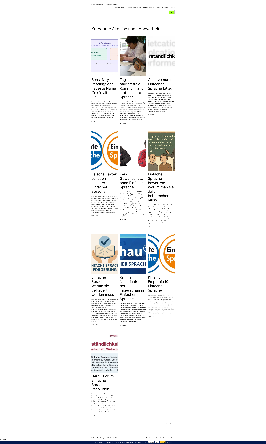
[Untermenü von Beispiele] (154, 7)
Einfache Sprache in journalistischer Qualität (104, 4)
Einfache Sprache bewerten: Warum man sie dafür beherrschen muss (161, 187)
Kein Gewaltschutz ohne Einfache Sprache (132, 180)
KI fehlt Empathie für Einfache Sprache (159, 283)
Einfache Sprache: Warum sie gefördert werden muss (102, 286)
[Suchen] (171, 12)
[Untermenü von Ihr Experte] (168, 7)
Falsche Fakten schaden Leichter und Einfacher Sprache (104, 183)
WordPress (171, 438)
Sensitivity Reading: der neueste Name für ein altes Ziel (103, 88)
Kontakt (135, 438)
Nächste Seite (170, 423)
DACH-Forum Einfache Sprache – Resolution (102, 382)
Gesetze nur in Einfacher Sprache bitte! (160, 84)
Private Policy (150, 438)
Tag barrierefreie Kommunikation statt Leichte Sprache (133, 88)
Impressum (142, 438)
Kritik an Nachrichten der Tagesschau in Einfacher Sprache (132, 288)
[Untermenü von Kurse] (160, 7)
